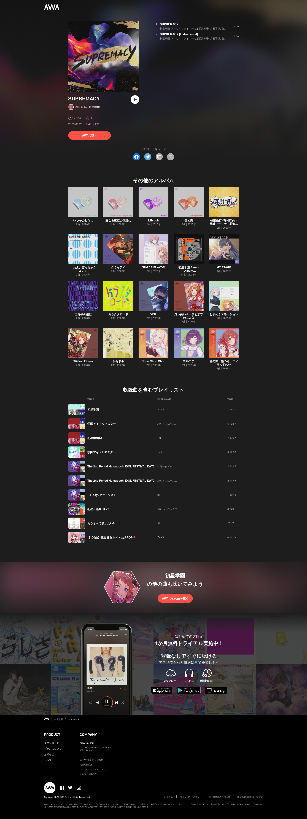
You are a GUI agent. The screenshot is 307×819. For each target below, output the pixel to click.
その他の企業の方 (88, 773)
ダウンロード (51, 743)
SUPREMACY (169, 24)
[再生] (135, 99)
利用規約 (168, 796)
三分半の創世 (83, 314)
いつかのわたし (83, 220)
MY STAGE (224, 267)
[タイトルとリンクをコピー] (159, 156)
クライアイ (118, 267)
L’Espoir (153, 220)
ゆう (159, 452)
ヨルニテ (188, 361)
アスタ (161, 409)
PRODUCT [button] (52, 734)
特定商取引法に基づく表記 (250, 796)
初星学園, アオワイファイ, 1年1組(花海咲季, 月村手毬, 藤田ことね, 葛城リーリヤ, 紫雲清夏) (211, 28)
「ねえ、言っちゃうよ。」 (83, 269)
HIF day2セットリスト (101, 495)
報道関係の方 (86, 764)
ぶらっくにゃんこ (167, 423)
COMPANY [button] (88, 734)
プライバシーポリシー (190, 796)
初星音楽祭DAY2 (98, 509)
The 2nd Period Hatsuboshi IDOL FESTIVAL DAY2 (121, 466)
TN (159, 438)
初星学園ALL (95, 438)
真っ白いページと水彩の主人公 (188, 316)
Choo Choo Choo (153, 361)
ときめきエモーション (224, 314)
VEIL (153, 314)
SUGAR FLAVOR (153, 267)
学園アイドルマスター (101, 424)
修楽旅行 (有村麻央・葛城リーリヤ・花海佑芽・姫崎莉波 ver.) (224, 223)
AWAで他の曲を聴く (175, 598)
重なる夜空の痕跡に (118, 220)
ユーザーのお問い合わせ (91, 759)
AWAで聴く (89, 135)
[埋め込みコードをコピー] (170, 156)
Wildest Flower (83, 361)
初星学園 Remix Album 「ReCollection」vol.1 (188, 270)
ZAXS (160, 537)
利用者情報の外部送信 (219, 796)
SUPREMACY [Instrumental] (179, 34)
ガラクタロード (118, 314)
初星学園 (94, 107)
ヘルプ (48, 760)
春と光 (188, 220)
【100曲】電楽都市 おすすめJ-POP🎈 (111, 537)
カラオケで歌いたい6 (101, 523)
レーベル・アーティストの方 (93, 769)
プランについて (52, 748)
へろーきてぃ (164, 466)
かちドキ (118, 361)
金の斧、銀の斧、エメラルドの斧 (224, 362)
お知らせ (49, 754)
